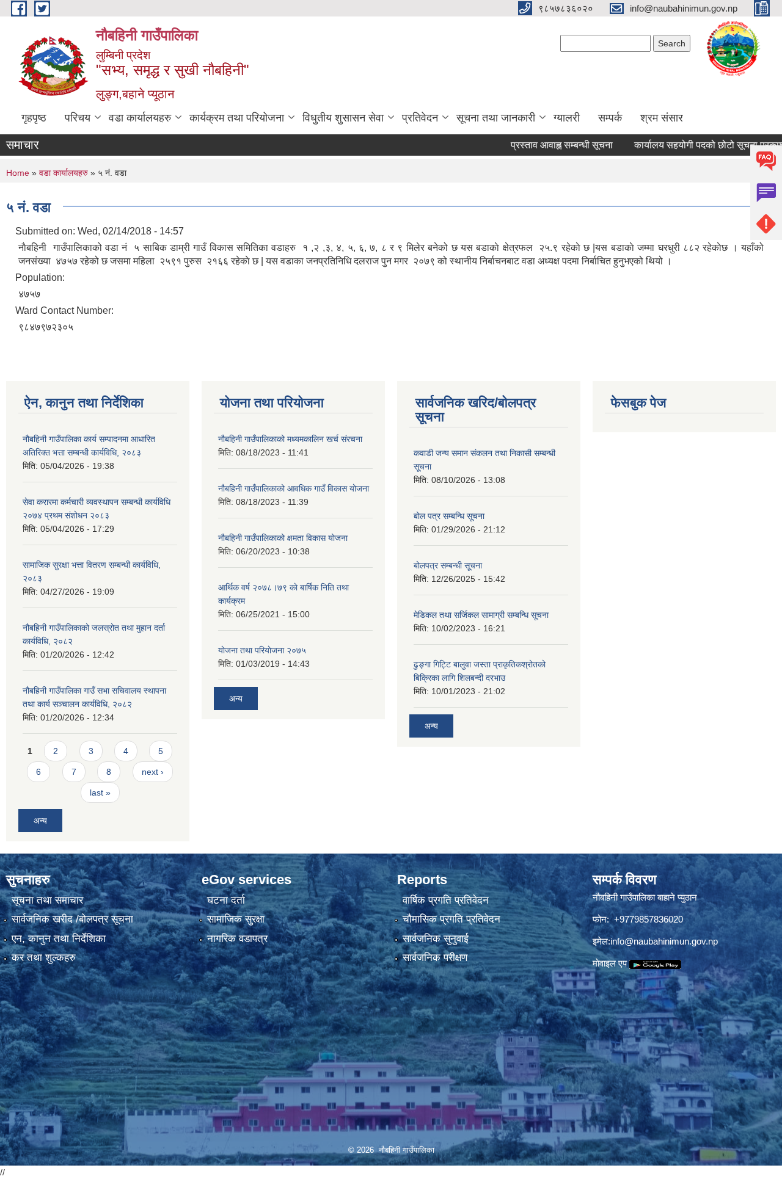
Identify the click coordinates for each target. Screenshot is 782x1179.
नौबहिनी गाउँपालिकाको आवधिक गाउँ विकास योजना (293, 488)
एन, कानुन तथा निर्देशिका (59, 939)
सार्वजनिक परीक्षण (435, 957)
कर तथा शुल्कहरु (44, 957)
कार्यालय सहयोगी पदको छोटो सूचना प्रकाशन (690, 145)
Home (17, 173)
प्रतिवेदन (420, 118)
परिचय (77, 118)
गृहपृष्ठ (33, 118)
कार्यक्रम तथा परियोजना (236, 118)
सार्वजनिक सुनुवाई (436, 939)
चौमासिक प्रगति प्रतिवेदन (451, 919)
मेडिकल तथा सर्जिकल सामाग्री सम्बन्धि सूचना (481, 615)
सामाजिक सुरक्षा (236, 919)
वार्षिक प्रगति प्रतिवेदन (446, 900)
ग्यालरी (567, 118)
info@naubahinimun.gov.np (664, 941)
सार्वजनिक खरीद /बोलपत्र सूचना (72, 919)
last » (100, 792)
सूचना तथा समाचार (47, 900)
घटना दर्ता (226, 900)
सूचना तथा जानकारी (495, 118)
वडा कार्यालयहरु (140, 118)
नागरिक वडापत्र (237, 939)
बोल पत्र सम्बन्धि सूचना (449, 516)
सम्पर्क (610, 118)
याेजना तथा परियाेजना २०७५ (262, 650)
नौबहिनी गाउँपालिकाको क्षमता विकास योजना (283, 538)
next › (153, 772)
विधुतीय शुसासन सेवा (343, 118)
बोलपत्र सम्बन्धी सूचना (448, 565)
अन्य (40, 820)
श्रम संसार (661, 118)
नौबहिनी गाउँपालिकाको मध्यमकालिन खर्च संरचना (290, 439)
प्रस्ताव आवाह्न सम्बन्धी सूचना (539, 145)
